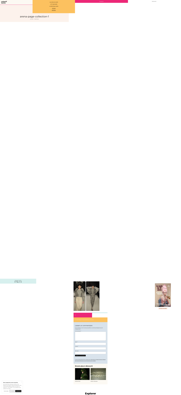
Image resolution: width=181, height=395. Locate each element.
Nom (76, 341)
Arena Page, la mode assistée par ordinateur (85, 319)
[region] (12, 387)
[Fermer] (21, 382)
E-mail (76, 346)
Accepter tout (18, 391)
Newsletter (101, 1)
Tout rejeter (12, 391)
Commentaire (78, 331)
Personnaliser (6, 391)
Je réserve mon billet (163, 308)
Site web (76, 350)
